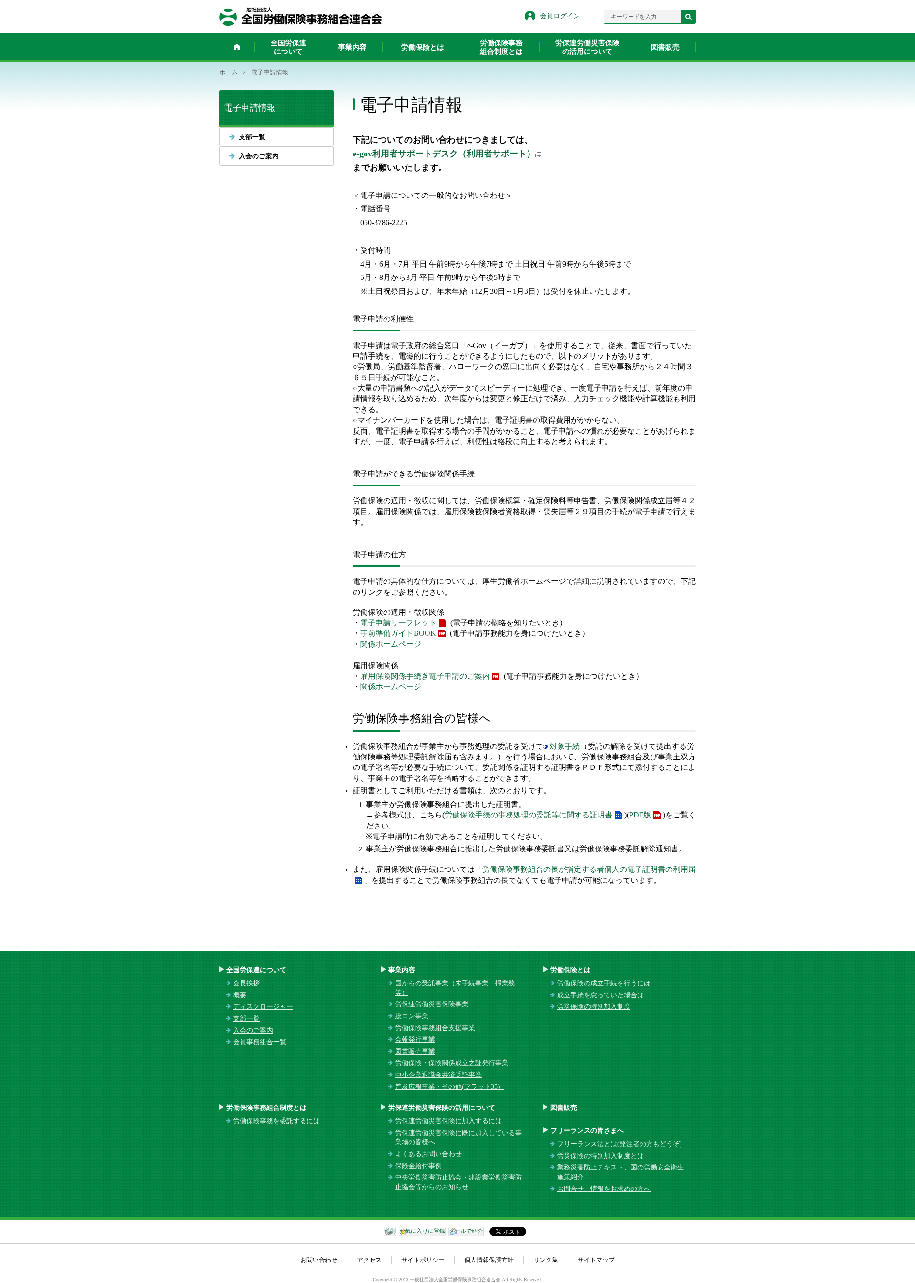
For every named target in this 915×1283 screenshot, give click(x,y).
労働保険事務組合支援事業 (435, 1028)
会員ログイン (560, 16)
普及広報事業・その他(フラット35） (449, 1086)
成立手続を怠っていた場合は (600, 995)
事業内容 (352, 47)
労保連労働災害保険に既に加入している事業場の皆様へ (458, 1137)
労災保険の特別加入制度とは (600, 1155)
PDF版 (640, 815)
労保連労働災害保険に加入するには (448, 1121)
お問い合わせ (318, 1259)
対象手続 (564, 746)
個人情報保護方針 (489, 1259)
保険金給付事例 (418, 1165)
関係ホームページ (390, 644)
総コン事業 (411, 1016)
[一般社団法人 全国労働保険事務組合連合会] (300, 16)
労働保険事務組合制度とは (501, 47)
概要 (239, 995)
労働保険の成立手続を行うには (604, 983)
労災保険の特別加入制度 (593, 1006)
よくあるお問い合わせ (428, 1154)
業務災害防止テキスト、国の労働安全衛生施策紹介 (620, 1172)
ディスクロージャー (263, 1006)
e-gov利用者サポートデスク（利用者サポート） (444, 153)
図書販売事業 (415, 1051)
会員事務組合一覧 (259, 1041)
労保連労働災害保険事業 (431, 1004)
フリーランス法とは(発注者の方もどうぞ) (619, 1144)
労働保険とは (422, 47)
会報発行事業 (415, 1039)
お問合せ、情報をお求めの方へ (604, 1188)
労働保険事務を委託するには (276, 1121)
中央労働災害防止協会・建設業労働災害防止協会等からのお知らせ (458, 1182)
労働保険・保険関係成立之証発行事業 (451, 1062)
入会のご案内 (259, 156)
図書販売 (665, 47)
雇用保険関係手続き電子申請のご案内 (425, 676)
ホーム (236, 46)
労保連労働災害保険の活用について (587, 47)
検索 (688, 17)
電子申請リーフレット (398, 623)
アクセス (369, 1259)
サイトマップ (596, 1259)
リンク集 (545, 1259)
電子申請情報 (249, 108)
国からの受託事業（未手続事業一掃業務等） (455, 988)
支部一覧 (252, 137)
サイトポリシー (423, 1259)
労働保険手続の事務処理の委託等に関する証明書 (528, 815)
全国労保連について (288, 47)
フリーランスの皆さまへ (587, 1130)
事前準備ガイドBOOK (398, 633)
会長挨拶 (246, 983)
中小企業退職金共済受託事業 (438, 1074)
